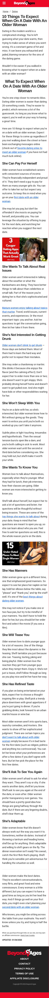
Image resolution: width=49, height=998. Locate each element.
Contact (24, 963)
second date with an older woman (20, 907)
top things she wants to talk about (21, 516)
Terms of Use (24, 973)
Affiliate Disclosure (24, 978)
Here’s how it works (27, 935)
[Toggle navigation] (3, 3)
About (24, 958)
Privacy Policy (24, 968)
